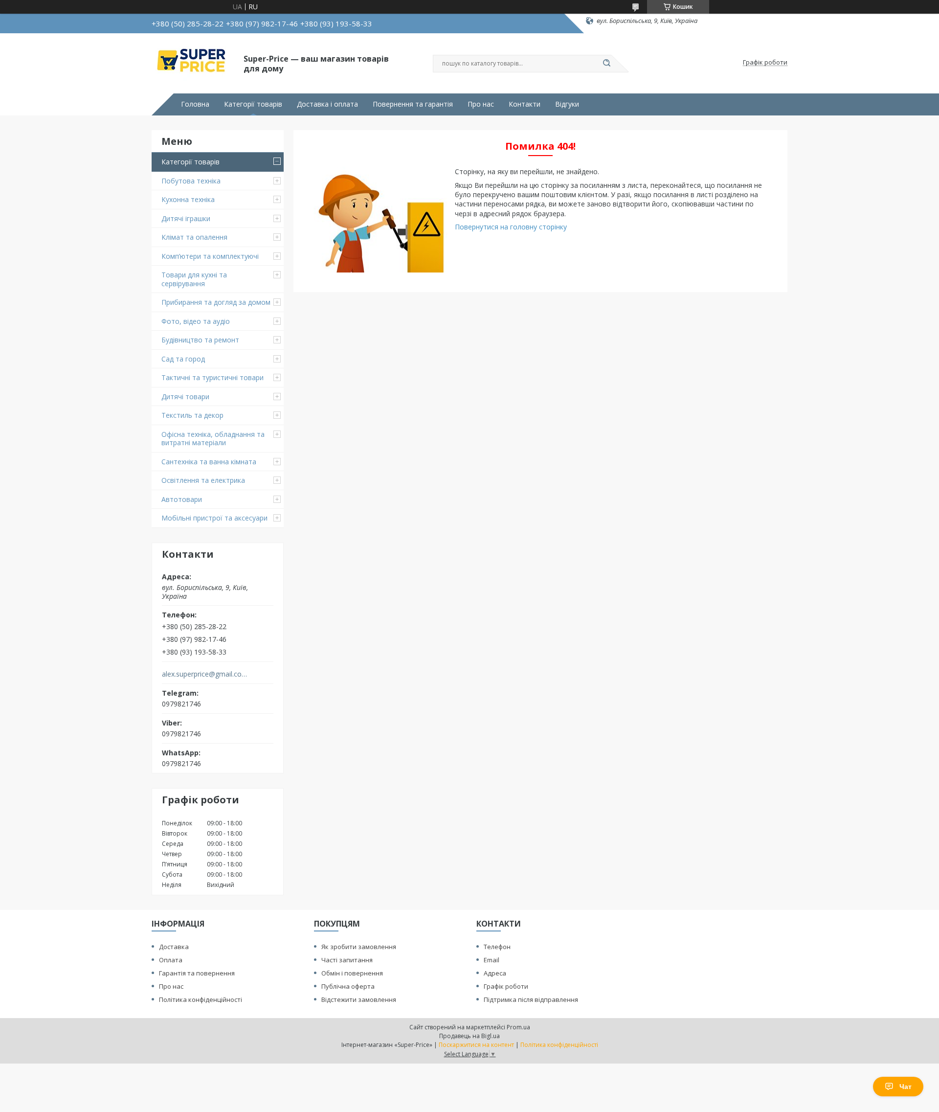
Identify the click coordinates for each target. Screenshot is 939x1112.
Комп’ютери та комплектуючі (210, 256)
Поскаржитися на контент (476, 1045)
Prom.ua (518, 1027)
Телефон (497, 946)
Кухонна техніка (188, 199)
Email (491, 959)
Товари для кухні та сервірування (194, 279)
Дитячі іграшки (185, 218)
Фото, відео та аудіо (195, 321)
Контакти (524, 104)
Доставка (174, 946)
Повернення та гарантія (413, 104)
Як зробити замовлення (358, 946)
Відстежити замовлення (358, 999)
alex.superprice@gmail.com (204, 674)
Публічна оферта (348, 986)
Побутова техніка (191, 180)
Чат (905, 1086)
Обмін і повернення (352, 973)
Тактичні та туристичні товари (212, 377)
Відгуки (567, 104)
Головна (195, 104)
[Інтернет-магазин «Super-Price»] (193, 62)
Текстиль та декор (192, 415)
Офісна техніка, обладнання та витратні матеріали (213, 439)
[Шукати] (606, 63)
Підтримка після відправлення (531, 999)
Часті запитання (347, 959)
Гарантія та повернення (197, 973)
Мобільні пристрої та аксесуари (214, 517)
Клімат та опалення (194, 237)
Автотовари (181, 499)
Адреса (495, 973)
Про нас (481, 104)
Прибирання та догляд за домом (215, 302)
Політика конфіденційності (200, 999)
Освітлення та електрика (203, 480)
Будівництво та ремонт (200, 339)
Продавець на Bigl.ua (469, 1036)
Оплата (170, 959)
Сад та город (183, 358)
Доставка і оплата (327, 104)
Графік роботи (506, 986)
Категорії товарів (253, 104)
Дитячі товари (185, 396)
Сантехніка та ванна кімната (208, 461)
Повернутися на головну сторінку (511, 226)
